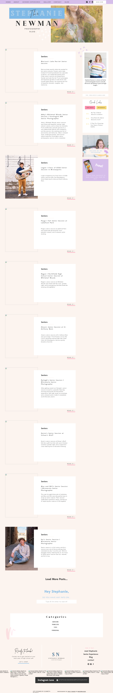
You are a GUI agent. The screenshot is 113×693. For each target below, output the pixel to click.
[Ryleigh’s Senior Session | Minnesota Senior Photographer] (21, 389)
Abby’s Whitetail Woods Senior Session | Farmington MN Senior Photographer (54, 116)
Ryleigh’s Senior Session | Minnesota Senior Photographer (52, 382)
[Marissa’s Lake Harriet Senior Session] (21, 70)
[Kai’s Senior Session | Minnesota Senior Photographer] (21, 548)
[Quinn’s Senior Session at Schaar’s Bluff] (21, 442)
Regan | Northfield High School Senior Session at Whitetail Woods (52, 276)
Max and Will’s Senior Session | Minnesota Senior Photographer (54, 488)
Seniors (44, 56)
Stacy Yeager (71, 691)
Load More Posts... (56, 579)
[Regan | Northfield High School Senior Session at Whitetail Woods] (21, 283)
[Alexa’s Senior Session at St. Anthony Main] (21, 336)
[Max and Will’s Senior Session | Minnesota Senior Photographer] (21, 495)
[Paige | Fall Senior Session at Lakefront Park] (21, 230)
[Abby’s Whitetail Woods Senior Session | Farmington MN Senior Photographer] (21, 123)
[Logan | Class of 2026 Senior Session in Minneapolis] (21, 177)
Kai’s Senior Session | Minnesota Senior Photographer (50, 541)
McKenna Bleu (82, 691)
